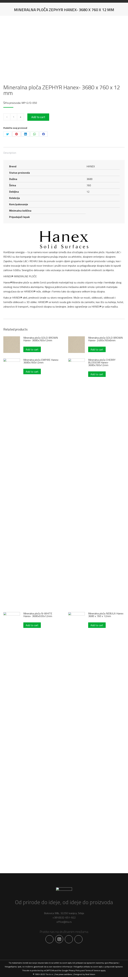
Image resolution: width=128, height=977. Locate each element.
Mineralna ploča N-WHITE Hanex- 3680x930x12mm (37, 614)
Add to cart (38, 117)
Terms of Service (92, 970)
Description (9, 153)
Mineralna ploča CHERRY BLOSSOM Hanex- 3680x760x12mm (102, 362)
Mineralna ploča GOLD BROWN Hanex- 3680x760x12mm (40, 339)
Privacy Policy (75, 970)
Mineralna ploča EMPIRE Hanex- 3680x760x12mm (41, 361)
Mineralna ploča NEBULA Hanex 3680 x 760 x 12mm (105, 614)
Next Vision (90, 974)
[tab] (64, 151)
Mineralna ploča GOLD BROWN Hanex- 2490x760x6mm (105, 339)
